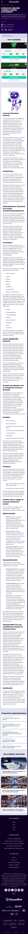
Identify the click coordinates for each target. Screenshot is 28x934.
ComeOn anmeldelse (14, 59)
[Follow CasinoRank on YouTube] (15, 901)
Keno (13, 836)
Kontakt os (14, 871)
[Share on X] (2, 30)
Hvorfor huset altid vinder (13, 850)
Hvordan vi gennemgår (14, 874)
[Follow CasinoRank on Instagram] (8, 901)
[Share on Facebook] (5, 30)
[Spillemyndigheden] (9, 918)
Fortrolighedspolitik (14, 878)
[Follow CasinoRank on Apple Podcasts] (22, 901)
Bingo (13, 833)
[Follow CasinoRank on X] (12, 901)
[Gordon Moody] (18, 918)
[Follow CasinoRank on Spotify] (18, 901)
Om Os (14, 869)
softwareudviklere (18, 673)
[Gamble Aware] (11, 922)
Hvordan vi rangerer (13, 876)
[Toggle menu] (2, 1)
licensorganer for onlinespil (18, 137)
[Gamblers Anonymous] (23, 922)
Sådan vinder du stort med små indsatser (13, 855)
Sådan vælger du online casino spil (14, 852)
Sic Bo (13, 838)
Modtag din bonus (14, 57)
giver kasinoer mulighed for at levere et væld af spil (15, 536)
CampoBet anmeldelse (14, 79)
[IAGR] (12, 925)
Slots (14, 841)
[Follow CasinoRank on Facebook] (5, 901)
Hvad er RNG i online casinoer (13, 857)
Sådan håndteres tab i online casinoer (13, 859)
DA (13, 905)
